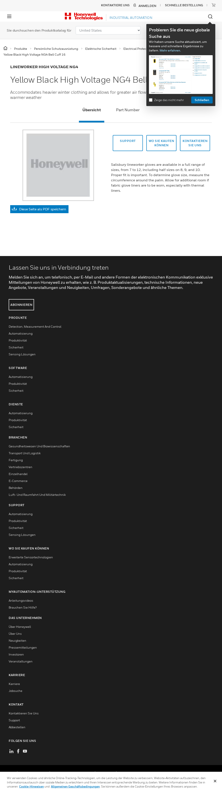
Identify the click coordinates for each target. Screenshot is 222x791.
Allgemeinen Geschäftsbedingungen (75, 786)
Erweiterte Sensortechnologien (31, 557)
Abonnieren (21, 304)
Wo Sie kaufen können (161, 143)
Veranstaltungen (21, 661)
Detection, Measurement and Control (35, 326)
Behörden (16, 488)
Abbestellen (17, 727)
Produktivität (18, 340)
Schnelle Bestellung (184, 5)
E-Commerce (18, 481)
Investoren (16, 654)
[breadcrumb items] (5, 48)
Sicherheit (16, 347)
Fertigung (16, 460)
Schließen (202, 100)
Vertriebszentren (20, 467)
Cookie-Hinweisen (31, 786)
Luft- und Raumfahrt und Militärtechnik (37, 494)
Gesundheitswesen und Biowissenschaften (39, 446)
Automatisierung (21, 333)
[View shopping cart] (213, 5)
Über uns (15, 633)
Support (128, 141)
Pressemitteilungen (23, 647)
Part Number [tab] (128, 110)
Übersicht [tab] (91, 110)
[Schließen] (215, 781)
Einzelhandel (18, 474)
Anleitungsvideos (21, 600)
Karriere (14, 684)
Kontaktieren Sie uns (24, 713)
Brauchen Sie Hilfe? (23, 607)
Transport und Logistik (25, 453)
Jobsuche (15, 691)
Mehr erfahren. (170, 50)
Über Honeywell (20, 626)
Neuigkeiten (17, 640)
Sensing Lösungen (22, 354)
